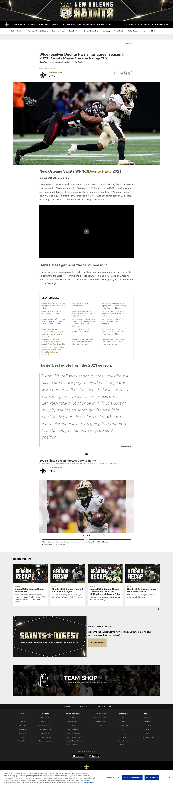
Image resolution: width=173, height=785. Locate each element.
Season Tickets (73, 721)
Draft (123, 721)
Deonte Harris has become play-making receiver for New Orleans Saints (53, 305)
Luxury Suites (73, 725)
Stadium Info (45, 718)
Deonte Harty (100, 171)
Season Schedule (73, 745)
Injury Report (22, 729)
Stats (22, 737)
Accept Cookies (152, 777)
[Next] (104, 535)
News (124, 718)
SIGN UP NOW (97, 643)
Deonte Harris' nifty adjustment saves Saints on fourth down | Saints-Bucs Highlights (82, 341)
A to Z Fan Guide (45, 729)
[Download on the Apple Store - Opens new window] (78, 756)
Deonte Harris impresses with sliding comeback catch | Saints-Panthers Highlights (83, 313)
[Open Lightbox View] (86, 514)
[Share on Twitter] (121, 74)
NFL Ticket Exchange (73, 737)
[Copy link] (130, 73)
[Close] (169, 777)
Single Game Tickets (73, 733)
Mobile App (123, 745)
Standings (22, 733)
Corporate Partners (100, 721)
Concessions (45, 721)
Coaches (22, 721)
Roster (22, 718)
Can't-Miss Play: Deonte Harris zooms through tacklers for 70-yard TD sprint (113, 313)
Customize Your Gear (148, 737)
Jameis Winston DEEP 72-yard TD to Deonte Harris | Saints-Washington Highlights (113, 341)
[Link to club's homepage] (6, 24)
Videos (124, 733)
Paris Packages (73, 729)
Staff (100, 725)
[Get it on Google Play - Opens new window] (94, 757)
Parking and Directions (45, 725)
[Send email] (125, 74)
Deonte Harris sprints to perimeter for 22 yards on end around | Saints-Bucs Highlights (53, 341)
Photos (124, 729)
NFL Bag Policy (45, 733)
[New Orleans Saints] (86, 767)
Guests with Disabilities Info (73, 741)
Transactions (22, 741)
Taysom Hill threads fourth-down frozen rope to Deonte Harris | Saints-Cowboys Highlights (53, 321)
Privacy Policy (89, 782)
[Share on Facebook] (116, 74)
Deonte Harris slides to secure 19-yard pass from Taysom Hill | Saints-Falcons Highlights (113, 331)
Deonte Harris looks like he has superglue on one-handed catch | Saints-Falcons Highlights (114, 305)
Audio (124, 737)
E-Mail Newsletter (123, 741)
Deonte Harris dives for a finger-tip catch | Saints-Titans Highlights (113, 321)
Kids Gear (148, 725)
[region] (86, 777)
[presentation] (159, 609)
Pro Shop (147, 714)
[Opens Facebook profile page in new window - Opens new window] (50, 75)
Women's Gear (147, 721)
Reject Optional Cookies (132, 777)
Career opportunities (100, 718)
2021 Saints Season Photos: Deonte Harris (67, 460)
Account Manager (73, 718)
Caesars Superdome (45, 741)
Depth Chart (22, 725)
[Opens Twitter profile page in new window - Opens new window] (53, 75)
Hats (147, 733)
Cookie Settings (113, 777)
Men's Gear (147, 718)
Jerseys (147, 729)
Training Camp (124, 725)
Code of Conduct (45, 737)
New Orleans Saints (55, 72)
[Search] (127, 24)
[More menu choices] (110, 24)
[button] (86, 231)
